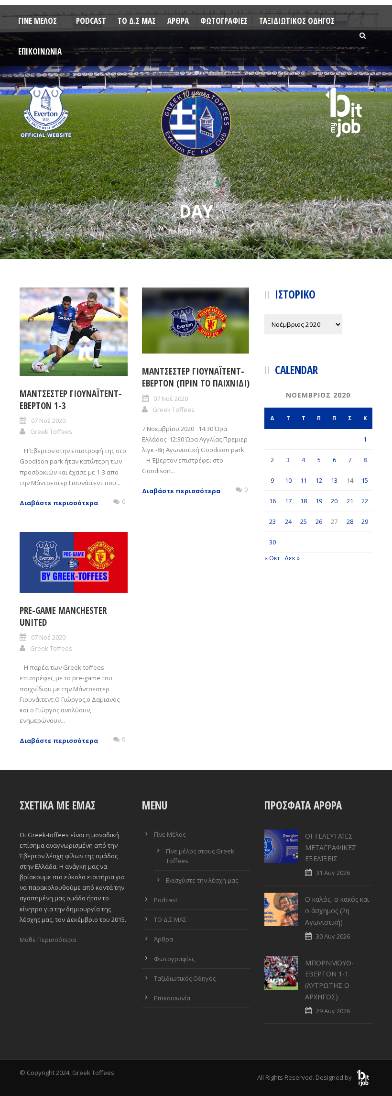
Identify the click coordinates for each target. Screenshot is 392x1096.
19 (319, 501)
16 (272, 501)
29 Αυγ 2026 (333, 1011)
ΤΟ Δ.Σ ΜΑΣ (137, 20)
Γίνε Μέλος (37, 20)
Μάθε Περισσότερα (48, 939)
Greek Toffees (51, 431)
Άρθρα (178, 20)
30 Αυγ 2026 (333, 936)
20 (334, 501)
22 (364, 501)
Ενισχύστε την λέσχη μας (202, 880)
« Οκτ (272, 558)
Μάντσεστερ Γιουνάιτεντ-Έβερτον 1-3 (71, 399)
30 (272, 542)
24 (288, 521)
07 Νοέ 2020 (48, 420)
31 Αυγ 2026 (333, 872)
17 (288, 501)
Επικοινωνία (40, 51)
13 (334, 480)
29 (364, 521)
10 (288, 480)
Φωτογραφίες (224, 20)
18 (303, 501)
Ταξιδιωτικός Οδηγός (297, 20)
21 (350, 501)
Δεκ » (292, 558)
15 (364, 480)
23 (272, 521)
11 (303, 480)
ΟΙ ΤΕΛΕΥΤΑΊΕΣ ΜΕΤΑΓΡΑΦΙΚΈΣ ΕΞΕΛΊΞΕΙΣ (330, 847)
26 (319, 521)
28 (350, 521)
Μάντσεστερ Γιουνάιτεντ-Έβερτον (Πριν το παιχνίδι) (196, 377)
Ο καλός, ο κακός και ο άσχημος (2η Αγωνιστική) (337, 911)
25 (303, 521)
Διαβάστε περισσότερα (59, 502)
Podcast (91, 20)
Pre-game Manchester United (63, 616)
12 (319, 480)
